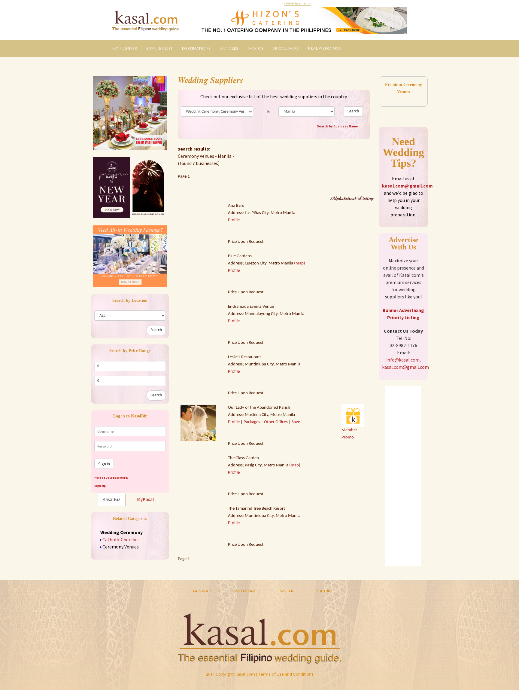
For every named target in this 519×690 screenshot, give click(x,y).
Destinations (196, 48)
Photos (255, 48)
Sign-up (100, 486)
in (268, 112)
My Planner (124, 48)
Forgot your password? (111, 478)
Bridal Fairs (285, 48)
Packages (252, 422)
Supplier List (159, 48)
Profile (234, 220)
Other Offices (276, 422)
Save (296, 422)
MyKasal (145, 499)
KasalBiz (111, 499)
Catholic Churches (121, 539)
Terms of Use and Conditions (286, 674)
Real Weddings (324, 48)
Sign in (104, 463)
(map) (299, 263)
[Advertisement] (403, 476)
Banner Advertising (403, 310)
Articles (229, 48)
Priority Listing (403, 317)
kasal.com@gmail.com (407, 186)
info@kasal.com (403, 360)
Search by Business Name (337, 126)
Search (156, 330)
